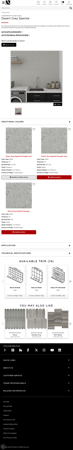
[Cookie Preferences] (3, 446)
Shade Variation (6, 170)
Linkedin (60, 350)
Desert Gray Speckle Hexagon (19, 211)
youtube (52, 350)
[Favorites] (56, 2)
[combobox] (34, 8)
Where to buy (9, 45)
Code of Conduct (9, 429)
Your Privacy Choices (10, 438)
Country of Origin (7, 172)
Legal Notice (7, 411)
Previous (2, 281)
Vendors (6, 415)
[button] (70, 8)
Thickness (4, 162)
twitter (37, 350)
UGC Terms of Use (9, 420)
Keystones (6, 12)
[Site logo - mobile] (8, 2)
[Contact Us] (38, 2)
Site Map (6, 402)
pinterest (13, 350)
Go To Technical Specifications (15, 35)
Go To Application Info (12, 32)
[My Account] (50, 2)
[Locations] (44, 2)
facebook (29, 350)
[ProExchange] (69, 2)
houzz (21, 350)
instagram (44, 350)
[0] (61, 2)
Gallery (58, 104)
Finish (3, 167)
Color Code (5, 159)
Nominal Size (5, 164)
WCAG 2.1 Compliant (10, 433)
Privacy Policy (7, 406)
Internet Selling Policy (10, 424)
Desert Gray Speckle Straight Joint (19, 156)
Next (70, 281)
